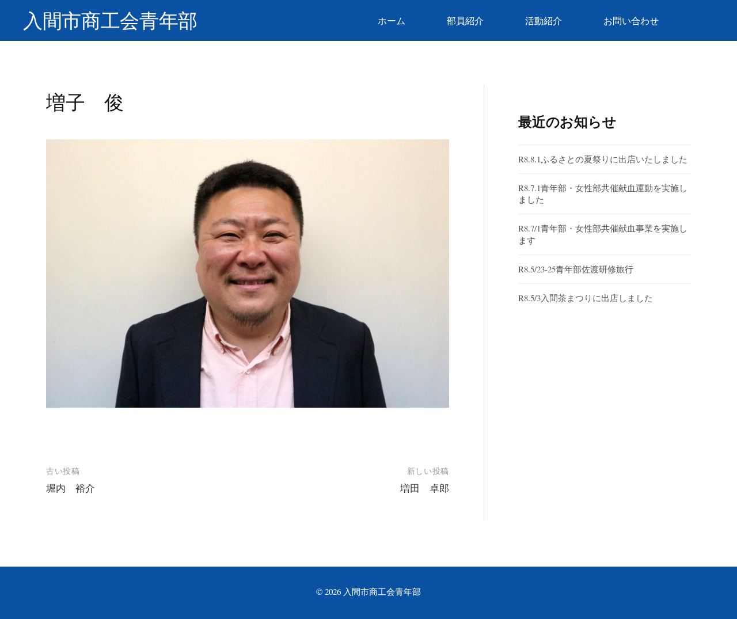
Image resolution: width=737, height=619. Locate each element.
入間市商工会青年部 (110, 20)
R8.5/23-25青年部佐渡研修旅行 (575, 269)
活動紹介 (543, 20)
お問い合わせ (631, 20)
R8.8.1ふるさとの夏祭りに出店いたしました (602, 159)
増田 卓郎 (424, 488)
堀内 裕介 (70, 488)
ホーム (391, 20)
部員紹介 (465, 20)
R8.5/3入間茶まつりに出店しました (585, 297)
